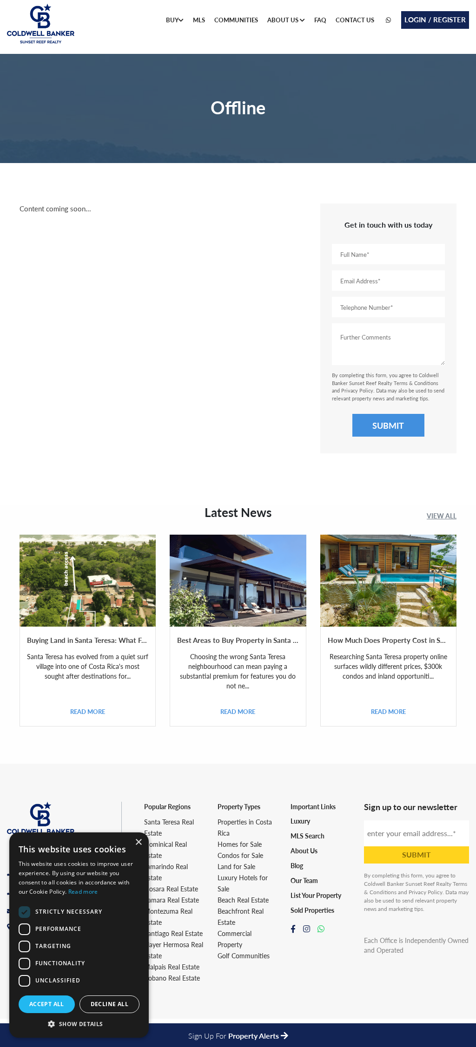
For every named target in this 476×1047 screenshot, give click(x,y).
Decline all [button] (109, 1004)
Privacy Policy (357, 390)
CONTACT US (355, 19)
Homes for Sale (240, 844)
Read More (87, 711)
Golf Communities (244, 955)
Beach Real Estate (243, 899)
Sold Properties (312, 910)
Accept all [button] (46, 1004)
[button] (79, 1023)
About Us (304, 850)
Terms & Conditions (416, 383)
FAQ (320, 19)
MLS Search (307, 835)
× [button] (138, 842)
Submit (388, 425)
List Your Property (316, 895)
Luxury (300, 820)
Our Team (304, 880)
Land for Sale (236, 866)
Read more (83, 892)
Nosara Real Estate (171, 888)
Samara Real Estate (171, 899)
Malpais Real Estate (171, 966)
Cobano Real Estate (172, 977)
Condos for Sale (240, 855)
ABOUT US (283, 19)
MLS (199, 19)
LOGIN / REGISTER (435, 19)
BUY (172, 19)
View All (441, 515)
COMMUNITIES (236, 19)
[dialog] (79, 935)
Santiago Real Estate (173, 933)
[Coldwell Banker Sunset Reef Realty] (40, 27)
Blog (297, 865)
